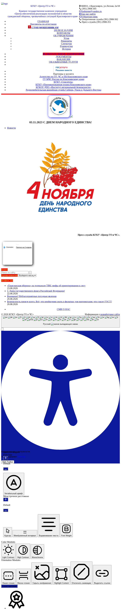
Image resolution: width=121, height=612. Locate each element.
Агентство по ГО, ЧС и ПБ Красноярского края (64, 76)
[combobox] (60, 322)
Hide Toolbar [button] (7, 462)
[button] (2, 329)
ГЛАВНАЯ (43, 21)
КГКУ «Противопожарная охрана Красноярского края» (63, 84)
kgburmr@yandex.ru (92, 11)
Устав (66, 38)
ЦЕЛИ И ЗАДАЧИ (63, 30)
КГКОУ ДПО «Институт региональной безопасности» (63, 87)
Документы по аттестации (43, 24)
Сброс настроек (9, 586)
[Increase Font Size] (5, 458)
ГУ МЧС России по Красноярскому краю (63, 79)
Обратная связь (90, 16)
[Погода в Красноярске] (17, 244)
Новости (11, 128)
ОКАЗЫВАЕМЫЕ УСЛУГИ (63, 62)
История (66, 49)
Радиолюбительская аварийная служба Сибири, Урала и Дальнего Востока (63, 90)
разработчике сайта (110, 314)
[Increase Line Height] (5, 499)
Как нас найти (88, 14)
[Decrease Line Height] (5, 510)
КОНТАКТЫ (63, 33)
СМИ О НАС (63, 309)
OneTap (21, 456)
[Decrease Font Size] (5, 468)
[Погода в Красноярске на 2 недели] (24, 247)
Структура (66, 43)
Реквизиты (66, 41)
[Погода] (8, 247)
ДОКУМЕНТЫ (63, 56)
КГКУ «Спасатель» (63, 82)
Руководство (66, 46)
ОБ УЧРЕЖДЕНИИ (63, 35)
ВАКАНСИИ (63, 59)
